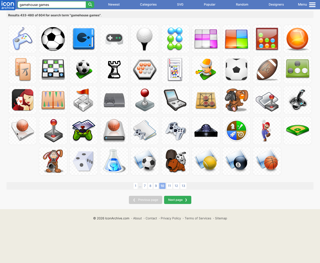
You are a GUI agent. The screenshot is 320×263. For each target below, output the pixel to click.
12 (176, 186)
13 (183, 186)
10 (162, 186)
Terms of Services (198, 218)
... (140, 186)
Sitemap (221, 218)
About (137, 218)
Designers (276, 4)
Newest (114, 4)
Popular (210, 4)
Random (242, 4)
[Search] (90, 4)
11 (169, 186)
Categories (148, 4)
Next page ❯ (177, 200)
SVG (180, 4)
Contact (151, 218)
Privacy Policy (171, 218)
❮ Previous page (145, 200)
